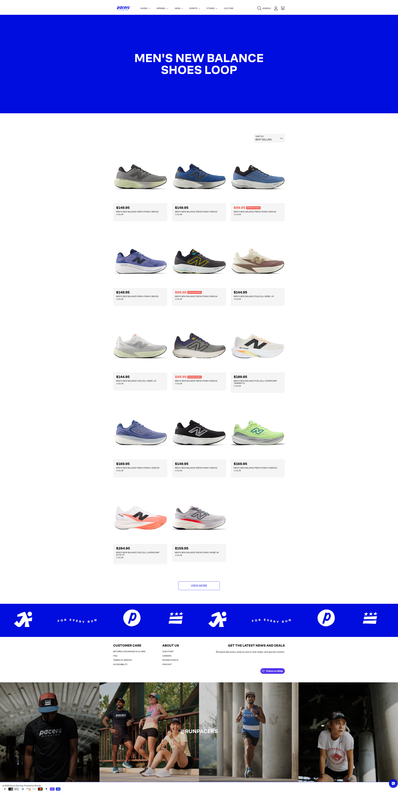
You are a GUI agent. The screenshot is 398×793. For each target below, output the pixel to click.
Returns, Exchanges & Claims (129, 651)
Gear (178, 8)
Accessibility (120, 664)
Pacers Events (170, 660)
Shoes (144, 8)
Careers (166, 656)
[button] (264, 8)
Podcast (167, 664)
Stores (210, 8)
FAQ (115, 656)
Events (193, 8)
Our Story (168, 651)
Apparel (161, 8)
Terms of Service (122, 660)
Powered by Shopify (32, 786)
